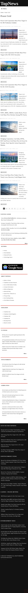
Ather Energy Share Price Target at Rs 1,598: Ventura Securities (13, 435)
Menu (5, 9)
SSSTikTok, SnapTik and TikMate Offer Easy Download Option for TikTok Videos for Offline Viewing (13, 544)
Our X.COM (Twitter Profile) (10, 285)
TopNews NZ (7, 318)
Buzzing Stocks (7, 320)
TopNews (9, 3)
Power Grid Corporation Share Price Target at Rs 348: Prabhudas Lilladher (14, 22)
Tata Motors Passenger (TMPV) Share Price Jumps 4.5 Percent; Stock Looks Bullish (13, 450)
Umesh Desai (5, 90)
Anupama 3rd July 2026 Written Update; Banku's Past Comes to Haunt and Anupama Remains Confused (13, 549)
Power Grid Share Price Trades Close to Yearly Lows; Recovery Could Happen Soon (13, 176)
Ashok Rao (5, 118)
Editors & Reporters (8, 289)
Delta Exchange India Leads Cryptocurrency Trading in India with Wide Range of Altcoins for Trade (13, 467)
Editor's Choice (7, 280)
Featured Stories (8, 255)
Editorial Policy (7, 291)
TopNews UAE (7, 316)
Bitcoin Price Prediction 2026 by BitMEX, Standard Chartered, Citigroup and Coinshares (12, 472)
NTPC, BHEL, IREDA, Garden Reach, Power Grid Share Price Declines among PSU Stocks (14, 114)
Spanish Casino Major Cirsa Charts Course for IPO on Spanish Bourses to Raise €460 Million (13, 505)
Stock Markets (7, 252)
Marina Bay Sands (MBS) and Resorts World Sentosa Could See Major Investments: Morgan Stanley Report (13, 500)
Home (2, 12)
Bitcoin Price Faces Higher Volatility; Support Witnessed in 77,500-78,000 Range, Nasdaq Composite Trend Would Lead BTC (14, 485)
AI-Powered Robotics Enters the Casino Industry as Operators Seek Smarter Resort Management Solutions (14, 413)
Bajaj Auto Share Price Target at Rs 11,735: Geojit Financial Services (12, 445)
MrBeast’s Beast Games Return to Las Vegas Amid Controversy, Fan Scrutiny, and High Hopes (12, 515)
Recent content (7, 323)
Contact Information (8, 287)
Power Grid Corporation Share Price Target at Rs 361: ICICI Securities (14, 86)
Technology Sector (8, 257)
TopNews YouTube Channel (10, 282)
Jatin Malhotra (6, 26)
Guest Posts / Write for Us (10, 293)
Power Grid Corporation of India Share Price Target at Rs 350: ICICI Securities (13, 54)
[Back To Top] (25, 591)
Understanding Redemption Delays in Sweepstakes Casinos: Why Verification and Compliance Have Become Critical (14, 401)
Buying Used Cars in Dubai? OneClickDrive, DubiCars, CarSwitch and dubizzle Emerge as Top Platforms (13, 430)
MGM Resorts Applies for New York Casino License (12, 496)
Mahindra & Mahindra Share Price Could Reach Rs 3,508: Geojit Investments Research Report (14, 440)
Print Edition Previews (9, 300)
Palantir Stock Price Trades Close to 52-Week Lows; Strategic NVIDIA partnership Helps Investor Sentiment (13, 348)
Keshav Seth (5, 58)
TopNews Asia (7, 311)
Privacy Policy (7, 296)
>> (23, 208)
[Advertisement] (14, 575)
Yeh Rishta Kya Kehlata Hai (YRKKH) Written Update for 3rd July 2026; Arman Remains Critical (13, 539)
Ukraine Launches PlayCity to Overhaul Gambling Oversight (12, 510)
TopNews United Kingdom (10, 314)
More (26, 243)
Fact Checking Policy (8, 298)
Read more (4, 49)
